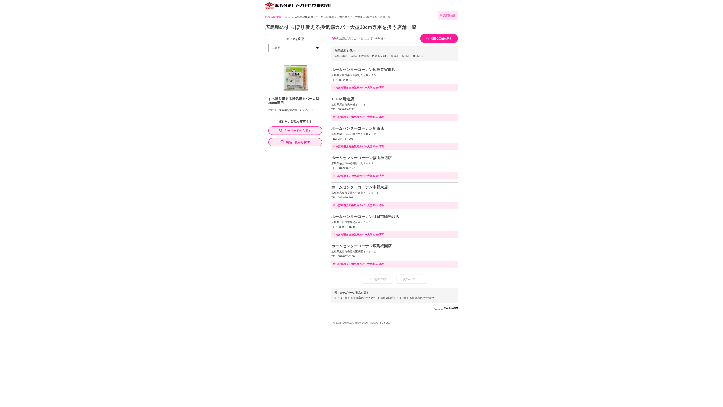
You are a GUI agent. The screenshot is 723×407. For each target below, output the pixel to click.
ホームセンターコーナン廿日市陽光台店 (365, 216)
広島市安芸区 (380, 55)
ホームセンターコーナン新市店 (357, 128)
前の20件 (380, 279)
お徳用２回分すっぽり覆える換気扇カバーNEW (406, 297)
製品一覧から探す (298, 142)
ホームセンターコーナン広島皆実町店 (363, 69)
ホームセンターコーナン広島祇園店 (361, 246)
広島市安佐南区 (360, 55)
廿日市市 (418, 55)
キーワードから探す (297, 130)
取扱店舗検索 (273, 16)
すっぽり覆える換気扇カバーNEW (354, 297)
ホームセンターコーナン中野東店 (359, 187)
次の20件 (409, 279)
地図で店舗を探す (441, 38)
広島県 (276, 48)
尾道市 (395, 55)
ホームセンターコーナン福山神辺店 (361, 158)
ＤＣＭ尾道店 (342, 99)
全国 (287, 16)
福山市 (406, 55)
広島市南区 (341, 55)
